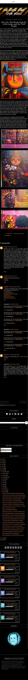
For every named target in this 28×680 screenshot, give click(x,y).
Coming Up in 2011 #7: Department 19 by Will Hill (12, 502)
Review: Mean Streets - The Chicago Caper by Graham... (14, 497)
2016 (2, 461)
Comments (4, 451)
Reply (5, 271)
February (4, 490)
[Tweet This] (9, 235)
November (4, 473)
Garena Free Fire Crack (9, 296)
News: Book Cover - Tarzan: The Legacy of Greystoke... (14, 515)
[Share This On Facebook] (5, 235)
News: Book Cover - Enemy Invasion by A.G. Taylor (13, 529)
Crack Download (7, 291)
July (3, 480)
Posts (3, 448)
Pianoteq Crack (7, 295)
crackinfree (6, 280)
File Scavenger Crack (8, 292)
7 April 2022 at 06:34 (14, 329)
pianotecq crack (7, 268)
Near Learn (6, 354)
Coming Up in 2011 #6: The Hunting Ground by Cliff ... (13, 504)
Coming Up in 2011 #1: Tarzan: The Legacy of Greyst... (13, 528)
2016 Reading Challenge (10, 564)
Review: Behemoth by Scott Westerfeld (10, 533)
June (3, 482)
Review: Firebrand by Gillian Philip (9, 509)
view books (17, 560)
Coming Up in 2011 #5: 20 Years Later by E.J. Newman (14, 506)
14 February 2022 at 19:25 (14, 286)
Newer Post (4, 402)
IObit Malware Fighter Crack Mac (11, 294)
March (3, 488)
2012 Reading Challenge (10, 614)
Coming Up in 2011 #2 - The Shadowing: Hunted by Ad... (14, 524)
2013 (2, 466)
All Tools (5, 246)
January (4, 491)
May (3, 484)
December (4, 471)
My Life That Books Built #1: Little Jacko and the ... (12, 531)
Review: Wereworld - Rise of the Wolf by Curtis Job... (13, 535)
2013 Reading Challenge (10, 601)
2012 (2, 468)
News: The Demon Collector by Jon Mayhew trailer (13, 493)
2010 (2, 538)
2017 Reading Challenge (10, 552)
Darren (7, 554)
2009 (2, 539)
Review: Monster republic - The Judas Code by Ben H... (14, 517)
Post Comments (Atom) (10, 405)
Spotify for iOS (15, 366)
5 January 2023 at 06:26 (14, 354)
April (3, 486)
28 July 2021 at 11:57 (12, 276)
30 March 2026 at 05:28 (15, 364)
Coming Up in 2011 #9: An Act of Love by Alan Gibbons (13, 495)
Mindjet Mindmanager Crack (10, 298)
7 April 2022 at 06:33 (14, 304)
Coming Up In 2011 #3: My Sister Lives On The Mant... (13, 518)
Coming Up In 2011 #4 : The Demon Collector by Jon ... (14, 511)
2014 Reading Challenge (10, 589)
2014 (2, 464)
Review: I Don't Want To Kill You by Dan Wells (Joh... (13, 522)
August (4, 479)
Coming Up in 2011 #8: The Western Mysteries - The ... (13, 498)
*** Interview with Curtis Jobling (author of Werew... (13, 520)
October (4, 475)
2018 (2, 459)
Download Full (10, 310)
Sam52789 (6, 286)
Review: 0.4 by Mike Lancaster (8, 508)
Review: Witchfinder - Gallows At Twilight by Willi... (12, 526)
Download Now (19, 307)
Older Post (24, 402)
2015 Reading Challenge (10, 577)
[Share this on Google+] (10, 235)
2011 (2, 470)
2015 (2, 462)
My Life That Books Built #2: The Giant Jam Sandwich (13, 513)
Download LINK (19, 314)
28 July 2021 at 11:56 (12, 246)
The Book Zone (16, 658)
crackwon (6, 279)
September (4, 477)
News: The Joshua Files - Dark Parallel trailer (11, 500)
